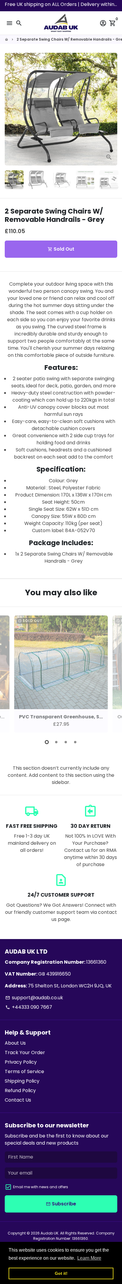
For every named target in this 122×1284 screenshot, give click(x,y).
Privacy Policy (21, 1062)
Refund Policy (20, 1090)
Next (111, 109)
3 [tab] (65, 742)
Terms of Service (24, 1071)
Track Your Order (25, 1052)
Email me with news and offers (40, 1186)
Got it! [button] (61, 1273)
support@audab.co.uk (34, 997)
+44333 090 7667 (28, 1007)
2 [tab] (56, 742)
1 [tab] (46, 742)
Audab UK (49, 1233)
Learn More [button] (89, 1258)
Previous (10, 673)
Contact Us (18, 1100)
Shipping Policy (22, 1081)
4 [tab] (75, 742)
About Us (15, 1043)
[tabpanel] (61, 674)
